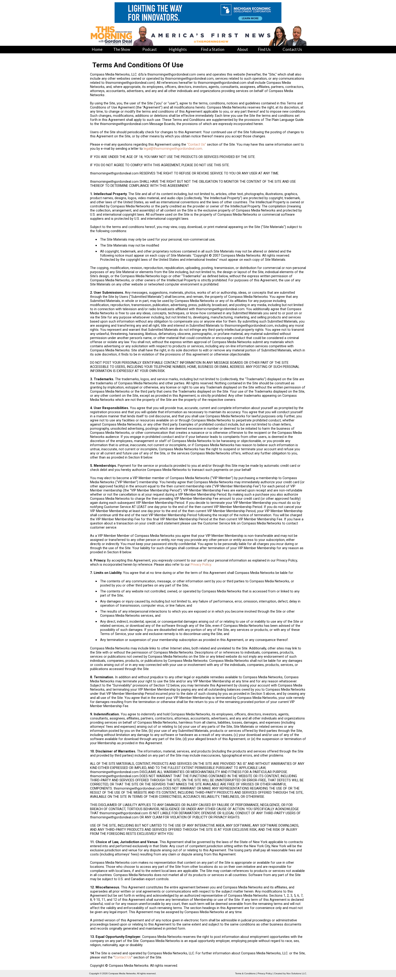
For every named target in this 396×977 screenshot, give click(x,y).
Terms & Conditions (245, 973)
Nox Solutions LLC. (296, 973)
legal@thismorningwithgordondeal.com (173, 149)
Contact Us (123, 957)
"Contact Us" (196, 144)
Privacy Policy (201, 564)
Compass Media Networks (122, 973)
